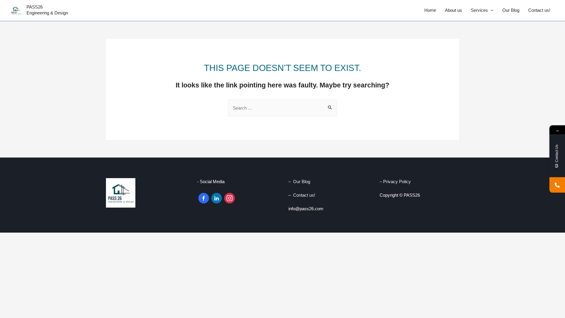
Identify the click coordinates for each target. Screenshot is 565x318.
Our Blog (510, 10)
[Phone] (557, 185)
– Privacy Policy (396, 181)
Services (479, 10)
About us (453, 10)
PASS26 (34, 6)
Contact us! (539, 10)
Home (430, 10)
